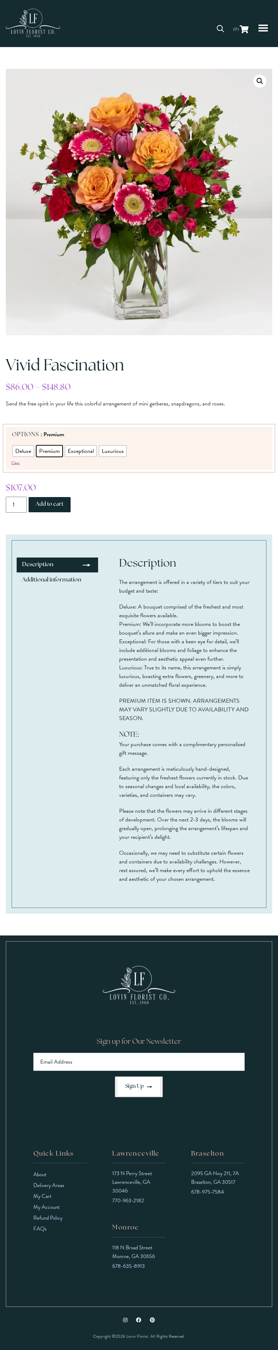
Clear (15, 463)
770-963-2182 (128, 1200)
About (39, 1174)
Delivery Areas (48, 1185)
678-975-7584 (207, 1192)
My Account (46, 1207)
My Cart (42, 1196)
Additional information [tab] (51, 580)
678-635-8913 (128, 1266)
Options (25, 435)
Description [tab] (37, 565)
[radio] (23, 451)
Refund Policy (48, 1218)
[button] (259, 81)
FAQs (39, 1229)
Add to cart (49, 504)
